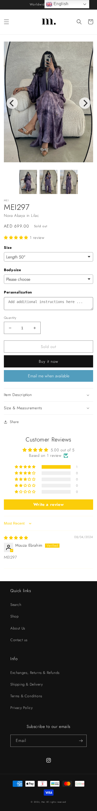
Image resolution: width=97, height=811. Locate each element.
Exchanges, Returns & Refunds (35, 672)
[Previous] (12, 103)
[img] (16, 538)
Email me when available (48, 376)
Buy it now (48, 361)
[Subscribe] (80, 741)
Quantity (10, 317)
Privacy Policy (21, 707)
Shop (14, 616)
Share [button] (14, 421)
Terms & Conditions (26, 696)
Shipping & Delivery (26, 684)
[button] (6, 22)
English (60, 4)
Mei (43, 801)
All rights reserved (56, 801)
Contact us (19, 639)
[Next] (85, 103)
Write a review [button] (48, 504)
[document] (48, 103)
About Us (17, 628)
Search (15, 604)
